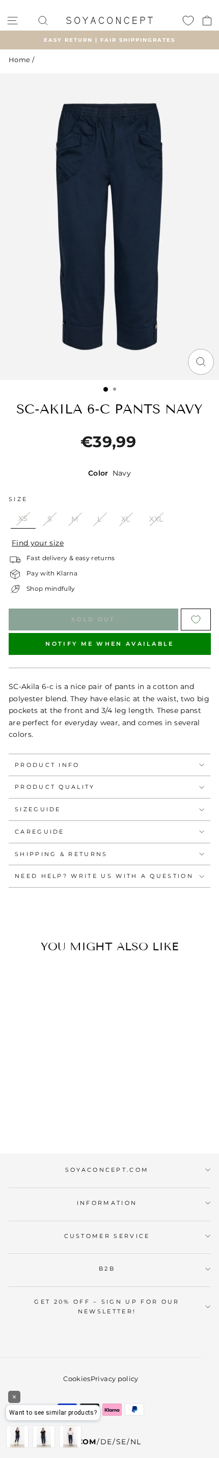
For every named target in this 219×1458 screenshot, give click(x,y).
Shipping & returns (61, 854)
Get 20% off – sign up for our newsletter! (106, 1306)
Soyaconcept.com (107, 1169)
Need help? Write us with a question (104, 875)
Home (19, 60)
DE (106, 1442)
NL (135, 1442)
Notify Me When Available (109, 643)
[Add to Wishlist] (196, 620)
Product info (47, 764)
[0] (188, 20)
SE (121, 1442)
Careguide (40, 831)
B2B (107, 1268)
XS (23, 518)
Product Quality (55, 786)
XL (125, 519)
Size (18, 499)
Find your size (38, 542)
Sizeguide (38, 809)
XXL (156, 519)
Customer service (107, 1236)
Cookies (76, 1378)
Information (107, 1202)
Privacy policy (115, 1378)
